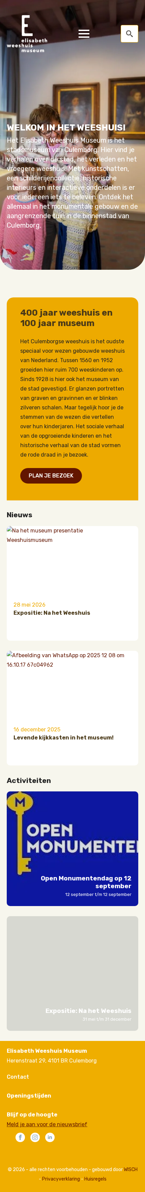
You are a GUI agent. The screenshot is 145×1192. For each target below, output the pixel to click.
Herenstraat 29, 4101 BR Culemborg (52, 1060)
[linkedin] (50, 1137)
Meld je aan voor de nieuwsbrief (47, 1124)
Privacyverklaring (61, 1179)
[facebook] (20, 1137)
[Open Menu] (84, 33)
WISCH (131, 1169)
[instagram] (35, 1137)
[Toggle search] (129, 33)
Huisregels (95, 1179)
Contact (18, 1077)
